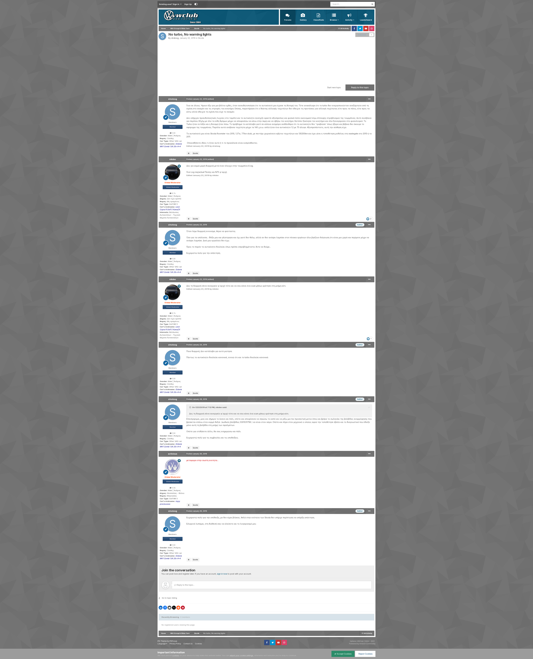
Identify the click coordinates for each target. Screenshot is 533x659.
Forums (287, 20)
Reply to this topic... (185, 585)
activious (172, 454)
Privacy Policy (175, 644)
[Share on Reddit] (178, 608)
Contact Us (188, 644)
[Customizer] (196, 4)
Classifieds (318, 20)
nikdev (172, 159)
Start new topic (334, 87)
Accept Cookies (344, 654)
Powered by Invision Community (362, 644)
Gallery (303, 20)
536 (173, 133)
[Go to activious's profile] (172, 466)
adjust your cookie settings (241, 655)
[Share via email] (169, 608)
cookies (175, 655)
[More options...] (369, 99)
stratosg (175, 38)
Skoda (201, 38)
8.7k (173, 193)
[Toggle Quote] (190, 407)
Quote (195, 153)
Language (162, 644)
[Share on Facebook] (165, 608)
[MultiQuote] (189, 153)
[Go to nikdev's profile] (172, 172)
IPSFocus (173, 641)
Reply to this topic (360, 87)
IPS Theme (162, 641)
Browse (333, 20)
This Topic (362, 4)
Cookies (198, 644)
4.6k (173, 488)
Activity (348, 20)
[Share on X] (174, 608)
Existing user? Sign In (169, 4)
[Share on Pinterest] (183, 608)
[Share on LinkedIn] (161, 608)
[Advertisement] (266, 60)
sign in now (222, 574)
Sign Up (188, 4)
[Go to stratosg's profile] (162, 36)
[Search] (372, 4)
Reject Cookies (365, 654)
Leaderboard (366, 20)
